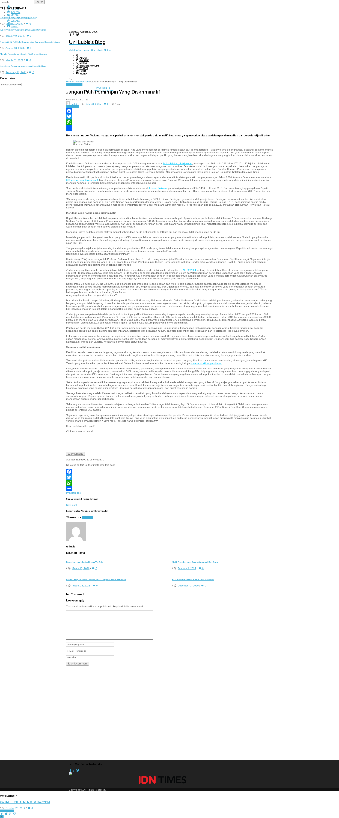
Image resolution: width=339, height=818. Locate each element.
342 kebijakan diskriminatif (177, 163)
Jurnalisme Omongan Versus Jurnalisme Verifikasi (23, 66)
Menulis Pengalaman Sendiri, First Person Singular (23, 54)
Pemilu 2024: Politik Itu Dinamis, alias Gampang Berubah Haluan (96, 579)
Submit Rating (75, 453)
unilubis (75, 104)
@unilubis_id (103, 87)
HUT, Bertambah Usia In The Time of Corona (193, 579)
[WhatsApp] (169, 122)
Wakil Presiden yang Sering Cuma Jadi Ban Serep (195, 562)
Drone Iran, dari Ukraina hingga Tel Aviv (84, 562)
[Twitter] (169, 116)
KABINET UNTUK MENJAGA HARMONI (25, 802)
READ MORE (7, 811)
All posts (87, 517)
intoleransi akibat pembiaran (206, 363)
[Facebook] (169, 111)
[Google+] (74, 770)
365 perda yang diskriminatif (82, 180)
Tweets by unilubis (103, 90)
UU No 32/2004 (187, 270)
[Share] (169, 128)
